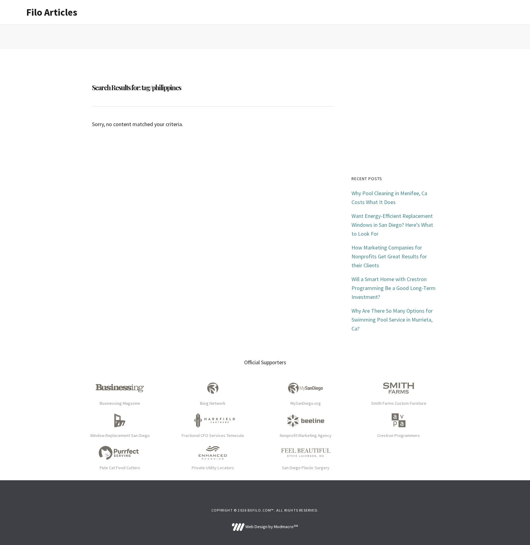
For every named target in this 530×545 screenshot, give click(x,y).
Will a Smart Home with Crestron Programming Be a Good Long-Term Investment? (393, 288)
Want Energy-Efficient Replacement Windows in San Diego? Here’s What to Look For (392, 224)
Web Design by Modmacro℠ (271, 526)
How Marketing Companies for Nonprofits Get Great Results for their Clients (389, 256)
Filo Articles (51, 12)
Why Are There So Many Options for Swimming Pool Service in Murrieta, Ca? (392, 319)
